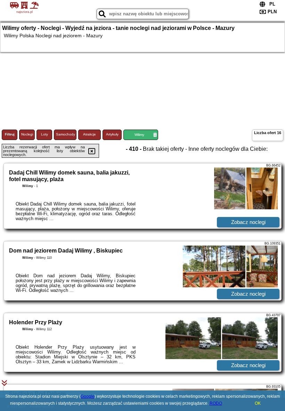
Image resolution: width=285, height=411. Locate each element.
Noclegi (27, 134)
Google (88, 396)
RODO (216, 403)
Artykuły (112, 134)
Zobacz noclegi (248, 222)
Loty (44, 134)
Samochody (65, 134)
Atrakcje (89, 134)
